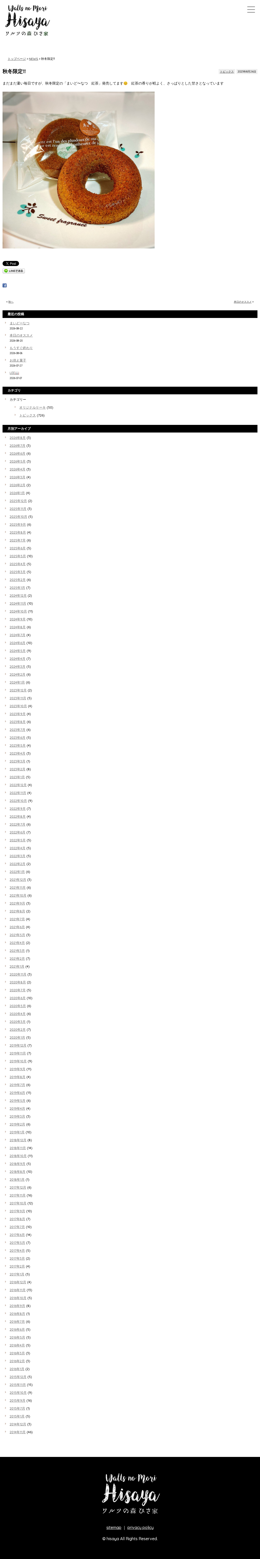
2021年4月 (17, 943)
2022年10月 (18, 801)
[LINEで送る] (14, 272)
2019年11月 (18, 1053)
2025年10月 (18, 516)
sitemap (113, 1527)
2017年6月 (17, 1235)
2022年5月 (18, 840)
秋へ (10, 301)
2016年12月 (18, 1282)
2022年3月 (17, 856)
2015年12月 (18, 1377)
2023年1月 (17, 777)
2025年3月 (18, 572)
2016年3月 (17, 1353)
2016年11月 (18, 1290)
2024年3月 (17, 666)
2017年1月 (17, 1274)
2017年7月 (17, 1227)
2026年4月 (17, 469)
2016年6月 (17, 1329)
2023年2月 (17, 769)
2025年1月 (17, 588)
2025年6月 (18, 548)
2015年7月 (17, 1408)
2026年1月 (17, 493)
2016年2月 (17, 1361)
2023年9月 (18, 714)
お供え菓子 (18, 360)
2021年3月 (17, 951)
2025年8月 (18, 532)
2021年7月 (17, 919)
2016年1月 (17, 1369)
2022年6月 (17, 832)
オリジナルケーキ (32, 407)
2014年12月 (18, 1424)
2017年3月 (17, 1258)
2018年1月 (17, 1179)
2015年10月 (18, 1392)
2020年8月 (18, 982)
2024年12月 (18, 595)
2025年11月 (18, 509)
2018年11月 (18, 1148)
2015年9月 (17, 1400)
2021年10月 (18, 895)
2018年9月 (17, 1164)
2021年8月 (17, 911)
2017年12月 (18, 1187)
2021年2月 (17, 958)
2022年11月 (18, 793)
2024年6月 (17, 643)
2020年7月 (18, 990)
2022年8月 (18, 816)
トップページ (17, 59)
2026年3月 (17, 477)
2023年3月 (17, 761)
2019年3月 (17, 1116)
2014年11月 (18, 1432)
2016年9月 (17, 1306)
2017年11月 (18, 1195)
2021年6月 (17, 927)
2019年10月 (18, 1061)
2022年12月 (18, 785)
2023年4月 (17, 753)
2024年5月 (18, 651)
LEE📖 (14, 373)
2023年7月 (17, 730)
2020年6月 (18, 998)
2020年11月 (18, 974)
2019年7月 (17, 1085)
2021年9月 (17, 903)
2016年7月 (17, 1321)
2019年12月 (18, 1045)
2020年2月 (18, 1029)
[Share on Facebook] (5, 286)
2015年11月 (18, 1385)
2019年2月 (17, 1124)
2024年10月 (18, 611)
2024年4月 (17, 659)
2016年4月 (17, 1345)
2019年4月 (17, 1108)
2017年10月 (18, 1203)
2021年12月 (18, 880)
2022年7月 (17, 824)
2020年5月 (18, 1006)
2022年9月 (18, 808)
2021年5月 (17, 935)
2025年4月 (18, 564)
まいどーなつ (19, 323)
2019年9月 (17, 1069)
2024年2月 (17, 674)
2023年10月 (18, 706)
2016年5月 (17, 1337)
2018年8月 (17, 1172)
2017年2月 (17, 1266)
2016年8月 (17, 1314)
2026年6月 (17, 453)
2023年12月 (18, 690)
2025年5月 (18, 556)
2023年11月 (18, 698)
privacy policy (140, 1527)
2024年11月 (18, 603)
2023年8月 (18, 722)
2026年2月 (17, 485)
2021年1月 (17, 966)
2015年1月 (17, 1416)
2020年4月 (18, 1014)
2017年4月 (17, 1250)
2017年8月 (17, 1219)
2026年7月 (17, 445)
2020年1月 (17, 1037)
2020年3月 (18, 1022)
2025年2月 (18, 580)
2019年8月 (17, 1077)
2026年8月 (18, 438)
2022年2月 (17, 864)
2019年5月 (17, 1100)
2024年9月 (18, 619)
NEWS (33, 59)
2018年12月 (18, 1140)
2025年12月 (18, 501)
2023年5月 (18, 745)
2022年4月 (17, 848)
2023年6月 (17, 737)
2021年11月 (18, 887)
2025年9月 (18, 524)
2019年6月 (17, 1093)
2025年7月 (18, 540)
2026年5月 (18, 461)
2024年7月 (17, 635)
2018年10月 (18, 1156)
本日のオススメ (243, 301)
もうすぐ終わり (21, 348)
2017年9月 (17, 1211)
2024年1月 (17, 682)
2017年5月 (17, 1243)
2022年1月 (17, 872)
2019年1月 (17, 1132)
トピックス (227, 71)
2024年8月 (18, 627)
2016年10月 (18, 1298)
